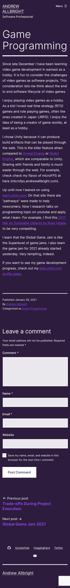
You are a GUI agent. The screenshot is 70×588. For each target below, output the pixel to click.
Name (7, 393)
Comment (10, 353)
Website (8, 435)
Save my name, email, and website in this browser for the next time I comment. (33, 457)
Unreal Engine (33, 153)
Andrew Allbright (16, 304)
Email (7, 414)
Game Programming (34, 308)
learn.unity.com (14, 195)
